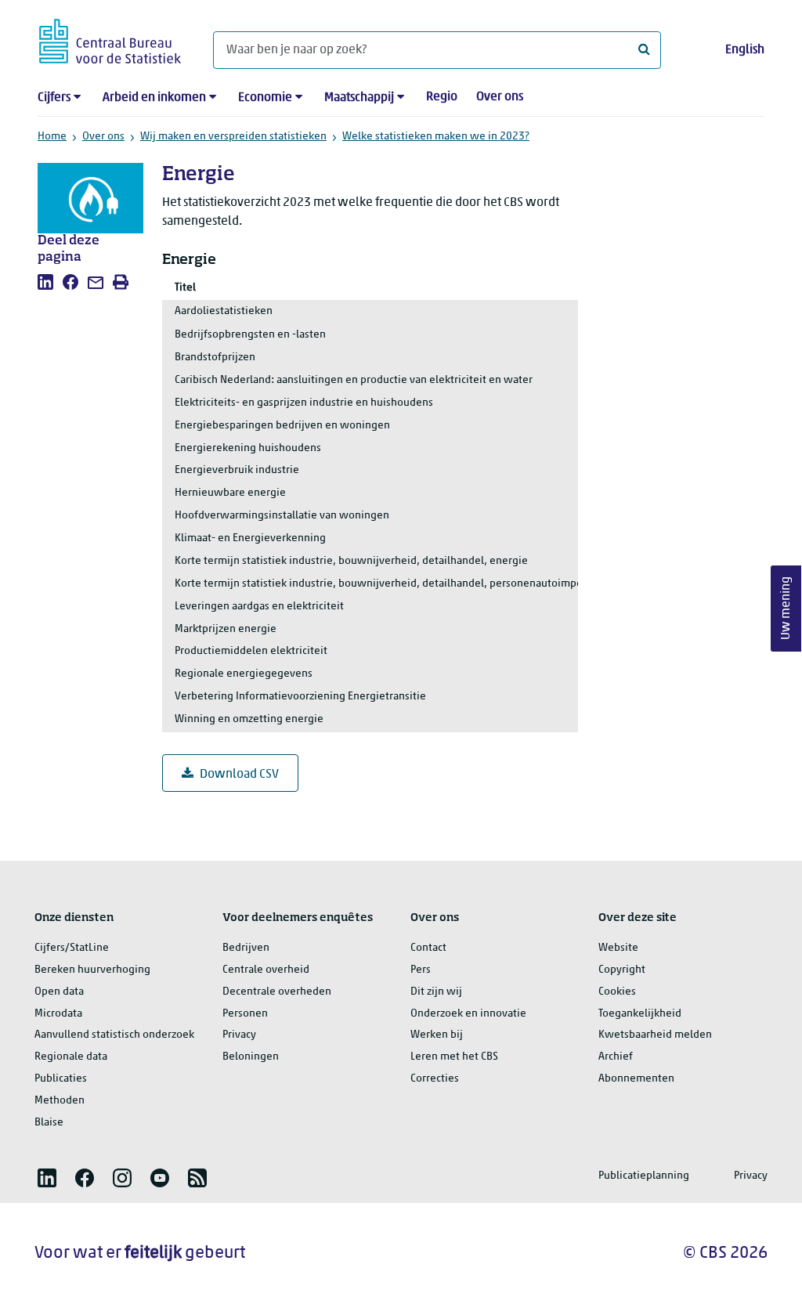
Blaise (48, 1123)
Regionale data (70, 1057)
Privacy (239, 1035)
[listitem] (45, 282)
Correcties (434, 1079)
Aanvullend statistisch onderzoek (114, 1035)
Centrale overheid (265, 970)
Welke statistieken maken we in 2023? (435, 137)
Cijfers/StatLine (71, 948)
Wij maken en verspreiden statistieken (233, 137)
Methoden (59, 1101)
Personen (245, 1014)
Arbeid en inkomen (154, 98)
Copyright (621, 970)
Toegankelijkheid (639, 1014)
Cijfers (54, 98)
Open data (59, 992)
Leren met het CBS (454, 1057)
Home (52, 137)
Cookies (617, 992)
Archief (615, 1057)
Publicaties (60, 1079)
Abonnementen (636, 1079)
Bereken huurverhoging (92, 970)
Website (618, 948)
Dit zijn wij (436, 992)
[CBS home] (110, 38)
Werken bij (436, 1035)
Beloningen (250, 1057)
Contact (428, 948)
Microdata (58, 1014)
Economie (265, 98)
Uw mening (786, 608)
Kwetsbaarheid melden (655, 1035)
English (744, 50)
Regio (441, 97)
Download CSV (239, 774)
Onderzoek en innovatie (468, 1014)
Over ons (499, 97)
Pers (420, 970)
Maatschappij (359, 98)
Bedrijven (245, 948)
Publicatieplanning (643, 1176)
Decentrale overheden (276, 992)
